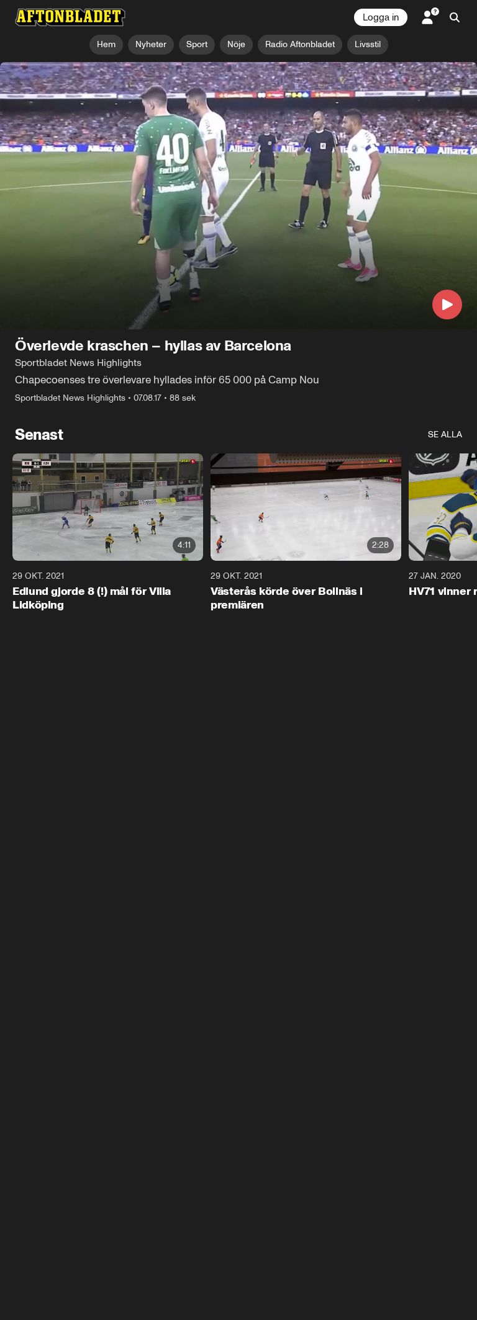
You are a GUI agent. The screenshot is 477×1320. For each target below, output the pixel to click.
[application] (238, 196)
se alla (445, 435)
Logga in (381, 17)
